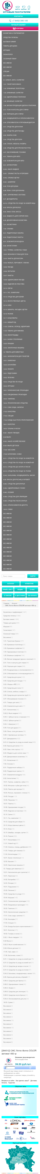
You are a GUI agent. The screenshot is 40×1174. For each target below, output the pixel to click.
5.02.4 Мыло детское (11, 445)
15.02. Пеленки (8, 377)
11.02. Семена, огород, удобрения (16, 326)
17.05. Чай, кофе (9, 450)
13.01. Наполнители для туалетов (16, 356)
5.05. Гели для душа (10, 186)
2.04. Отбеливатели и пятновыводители (19, 122)
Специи (6, 71)
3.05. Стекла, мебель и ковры (14, 144)
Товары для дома (10, 46)
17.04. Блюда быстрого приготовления (18, 420)
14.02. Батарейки (9, 365)
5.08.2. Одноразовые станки (14, 488)
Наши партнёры (20, 1117)
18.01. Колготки (9, 424)
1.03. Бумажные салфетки (13, 93)
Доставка (34, 1080)
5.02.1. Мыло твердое (11, 433)
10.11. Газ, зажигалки (11, 292)
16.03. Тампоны (9, 399)
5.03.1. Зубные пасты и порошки (15, 173)
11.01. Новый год (9, 322)
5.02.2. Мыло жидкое (11, 169)
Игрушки (6, 50)
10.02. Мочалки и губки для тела (15, 254)
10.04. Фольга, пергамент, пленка (16, 263)
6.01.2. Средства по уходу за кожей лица (19, 203)
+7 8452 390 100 (20, 20)
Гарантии (11, 1083)
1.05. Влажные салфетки (12, 101)
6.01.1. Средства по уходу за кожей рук (18, 458)
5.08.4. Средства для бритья (14, 484)
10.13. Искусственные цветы (14, 301)
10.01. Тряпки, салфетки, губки (15, 250)
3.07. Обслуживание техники (14, 152)
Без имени (7, 63)
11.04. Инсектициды (10, 335)
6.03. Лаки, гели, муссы (12, 212)
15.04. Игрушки (8, 386)
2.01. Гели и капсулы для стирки (15, 110)
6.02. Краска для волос (12, 207)
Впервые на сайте (8, 1080)
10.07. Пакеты (8, 275)
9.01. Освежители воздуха (13, 241)
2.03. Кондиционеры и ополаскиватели (18, 118)
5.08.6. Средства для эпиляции (15, 496)
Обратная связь (20, 1086)
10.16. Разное (8, 314)
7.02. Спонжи (8, 229)
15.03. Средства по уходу (13, 382)
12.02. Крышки (8, 343)
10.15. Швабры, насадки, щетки (15, 309)
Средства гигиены (10, 37)
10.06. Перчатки (9, 271)
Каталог (10, 583)
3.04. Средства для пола (12, 139)
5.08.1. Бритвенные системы (14, 195)
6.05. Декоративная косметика (15, 220)
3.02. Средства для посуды (13, 131)
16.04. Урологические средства (15, 403)
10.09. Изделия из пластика (13, 284)
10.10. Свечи (7, 288)
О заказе (8, 595)
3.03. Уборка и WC (10, 135)
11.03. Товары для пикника (13, 331)
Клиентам (29, 583)
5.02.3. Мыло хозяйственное (14, 441)
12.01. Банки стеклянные (12, 339)
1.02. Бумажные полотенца (14, 88)
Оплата (4, 1083)
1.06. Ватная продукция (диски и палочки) (19, 105)
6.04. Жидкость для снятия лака (15, 216)
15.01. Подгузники (10, 373)
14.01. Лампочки (9, 360)
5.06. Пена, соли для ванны (13, 190)
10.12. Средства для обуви (13, 297)
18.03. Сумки (7, 509)
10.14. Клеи (7, 305)
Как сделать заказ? (22, 1080)
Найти (32, 576)
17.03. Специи (8, 416)
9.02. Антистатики (10, 246)
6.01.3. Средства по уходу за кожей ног (18, 462)
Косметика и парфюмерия (13, 33)
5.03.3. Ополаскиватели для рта (15, 505)
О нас (32, 589)
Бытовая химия (9, 42)
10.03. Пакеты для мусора (13, 258)
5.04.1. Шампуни (9, 182)
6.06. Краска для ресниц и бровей (16, 479)
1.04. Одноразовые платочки (14, 97)
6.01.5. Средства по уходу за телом (17, 471)
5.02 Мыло (7, 437)
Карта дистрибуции (19, 1143)
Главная (6, 603)
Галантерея (7, 54)
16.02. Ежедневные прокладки (15, 394)
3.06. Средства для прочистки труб (17, 148)
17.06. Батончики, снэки (12, 454)
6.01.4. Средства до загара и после (16, 467)
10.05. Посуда (8, 267)
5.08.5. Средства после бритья (15, 501)
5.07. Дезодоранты (10, 199)
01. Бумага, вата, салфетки (13, 80)
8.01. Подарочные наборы (13, 233)
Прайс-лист (8, 589)
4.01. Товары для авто (11, 156)
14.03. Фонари (8, 369)
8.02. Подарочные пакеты (13, 237)
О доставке (20, 595)
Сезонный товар (9, 59)
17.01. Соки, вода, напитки (13, 407)
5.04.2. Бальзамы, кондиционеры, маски (19, 475)
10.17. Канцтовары (10, 318)
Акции (20, 589)
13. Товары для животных (13, 352)
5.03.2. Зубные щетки (11, 178)
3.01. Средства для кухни (13, 127)
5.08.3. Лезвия (8, 492)
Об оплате (32, 595)
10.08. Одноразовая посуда (13, 280)
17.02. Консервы (9, 411)
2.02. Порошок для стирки (13, 114)
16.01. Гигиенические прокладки (15, 390)
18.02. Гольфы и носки (11, 428)
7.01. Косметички (9, 224)
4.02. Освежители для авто (13, 161)
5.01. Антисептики (10, 165)
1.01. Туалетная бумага (12, 84)
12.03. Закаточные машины (13, 348)
